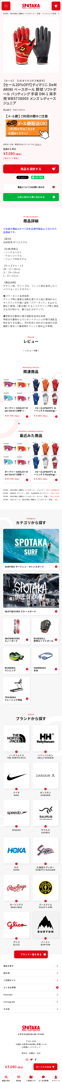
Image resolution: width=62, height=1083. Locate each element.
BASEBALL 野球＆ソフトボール (22, 13)
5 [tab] (31, 423)
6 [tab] (34, 423)
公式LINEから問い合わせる (31, 197)
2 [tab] (22, 423)
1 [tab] (19, 423)
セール (39, 496)
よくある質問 (9, 987)
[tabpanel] (16, 398)
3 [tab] (25, 423)
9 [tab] (43, 423)
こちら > (37, 144)
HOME (5, 13)
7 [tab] (37, 423)
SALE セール (15, 499)
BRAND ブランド (16, 493)
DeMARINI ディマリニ (39, 493)
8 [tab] (40, 423)
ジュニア (40, 490)
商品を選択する (31, 169)
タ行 (27, 493)
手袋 (38, 13)
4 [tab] (28, 423)
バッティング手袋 (49, 13)
